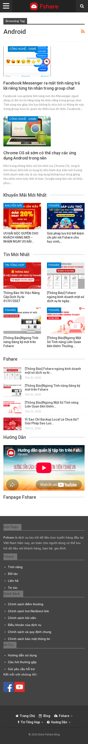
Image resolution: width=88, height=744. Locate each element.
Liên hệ (13, 580)
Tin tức (13, 587)
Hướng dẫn (59, 722)
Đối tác (13, 574)
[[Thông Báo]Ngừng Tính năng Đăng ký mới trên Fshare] (22, 320)
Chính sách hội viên (22, 618)
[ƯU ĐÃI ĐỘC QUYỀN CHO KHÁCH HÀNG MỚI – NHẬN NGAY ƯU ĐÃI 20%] (22, 216)
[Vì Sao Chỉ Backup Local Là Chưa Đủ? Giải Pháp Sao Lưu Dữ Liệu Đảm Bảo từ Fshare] (12, 424)
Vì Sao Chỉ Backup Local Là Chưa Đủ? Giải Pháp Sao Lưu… (52, 421)
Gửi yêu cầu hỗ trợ (21, 669)
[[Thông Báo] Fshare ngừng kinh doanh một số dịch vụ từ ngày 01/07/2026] (66, 275)
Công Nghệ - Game (22, 48)
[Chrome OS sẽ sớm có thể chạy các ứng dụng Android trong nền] (27, 131)
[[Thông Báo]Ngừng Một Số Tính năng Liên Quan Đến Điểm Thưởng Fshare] (66, 320)
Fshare (54, 205)
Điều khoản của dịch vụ (24, 625)
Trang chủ (27, 716)
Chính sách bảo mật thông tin (29, 639)
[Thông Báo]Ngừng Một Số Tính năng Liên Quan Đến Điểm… (52, 404)
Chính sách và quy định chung (29, 632)
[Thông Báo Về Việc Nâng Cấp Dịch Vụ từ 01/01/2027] (22, 275)
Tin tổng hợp (14, 265)
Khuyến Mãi (13, 205)
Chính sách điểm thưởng (25, 604)
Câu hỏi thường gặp (22, 662)
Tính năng (15, 567)
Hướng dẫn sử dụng (22, 655)
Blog (46, 716)
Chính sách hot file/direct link (28, 611)
